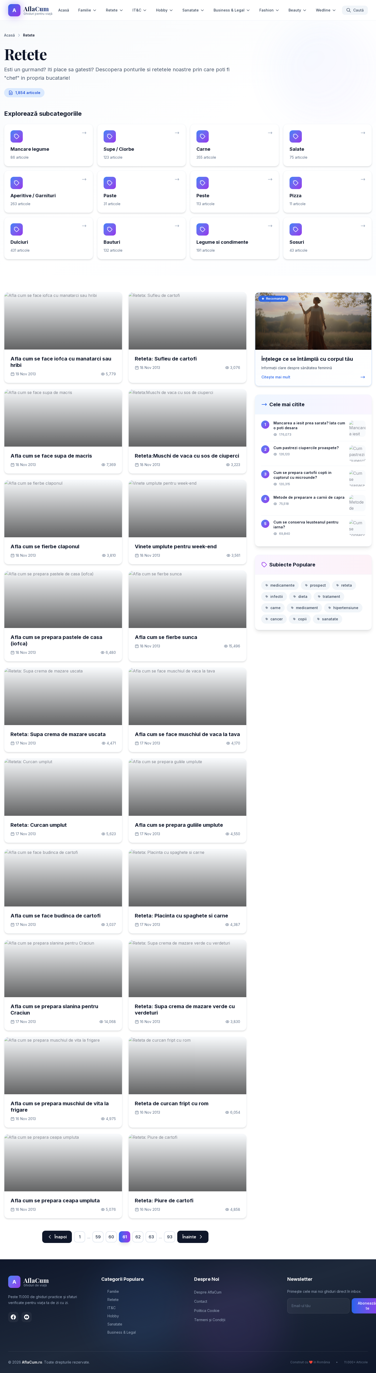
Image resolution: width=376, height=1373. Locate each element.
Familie (84, 10)
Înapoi (60, 1236)
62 (138, 1236)
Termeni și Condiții (209, 1320)
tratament (331, 596)
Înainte (189, 1236)
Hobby (162, 10)
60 (111, 1236)
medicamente (282, 585)
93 (169, 1236)
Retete (112, 10)
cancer (276, 619)
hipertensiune (345, 608)
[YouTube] (26, 1317)
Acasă (63, 10)
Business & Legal (229, 10)
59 (98, 1236)
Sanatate (190, 10)
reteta (346, 585)
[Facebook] (13, 1317)
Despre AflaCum (208, 1292)
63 (151, 1236)
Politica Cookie (206, 1310)
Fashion (266, 10)
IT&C (136, 10)
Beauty (295, 10)
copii (302, 619)
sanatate (330, 619)
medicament (307, 608)
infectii (276, 596)
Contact (200, 1301)
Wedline (323, 10)
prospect (318, 585)
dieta (302, 596)
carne (275, 608)
